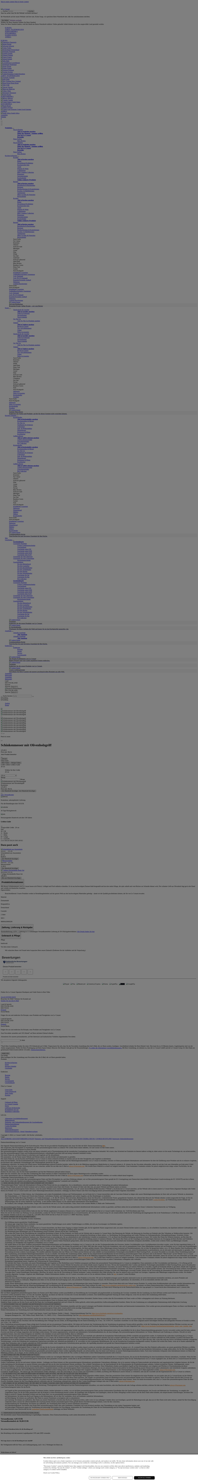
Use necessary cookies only (100, 1477)
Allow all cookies (144, 1477)
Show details (122, 1477)
